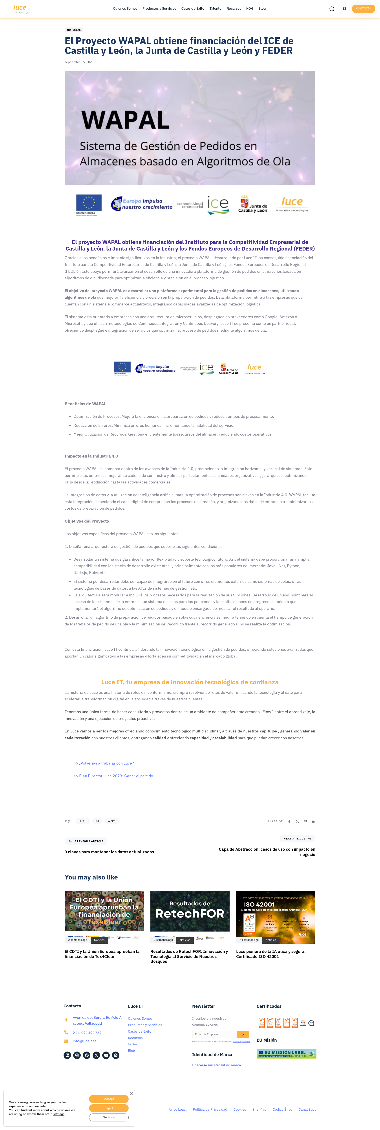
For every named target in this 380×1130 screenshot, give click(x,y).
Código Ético (282, 1109)
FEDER (83, 821)
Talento (215, 9)
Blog (262, 9)
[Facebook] (289, 821)
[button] (333, 8)
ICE (97, 821)
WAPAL (112, 821)
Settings (109, 1117)
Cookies (240, 1109)
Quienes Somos (125, 9)
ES (345, 9)
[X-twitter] (96, 1055)
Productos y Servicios (159, 9)
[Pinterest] (305, 821)
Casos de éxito (139, 1031)
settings (58, 1114)
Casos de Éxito (192, 9)
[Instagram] (77, 1055)
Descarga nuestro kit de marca (216, 1065)
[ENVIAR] (243, 1034)
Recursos (234, 9)
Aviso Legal (177, 1109)
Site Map (259, 1109)
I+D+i (249, 9)
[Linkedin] (313, 821)
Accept (109, 1099)
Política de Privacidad (210, 1109)
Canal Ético (307, 1109)
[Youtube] (106, 1055)
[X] (297, 821)
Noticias (74, 29)
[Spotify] (115, 1055)
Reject (108, 1108)
